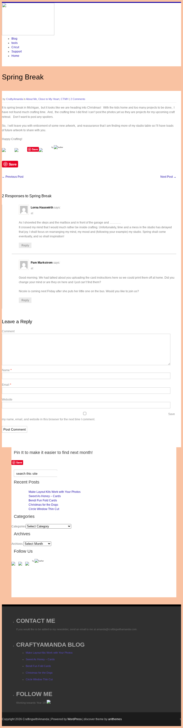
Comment (8, 331)
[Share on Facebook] (7, 154)
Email (6, 384)
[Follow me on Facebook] (14, 564)
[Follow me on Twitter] (21, 564)
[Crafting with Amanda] (28, 34)
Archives (17, 544)
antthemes (115, 719)
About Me (31, 99)
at (32, 213)
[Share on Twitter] (20, 154)
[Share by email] (44, 154)
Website (7, 399)
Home (15, 55)
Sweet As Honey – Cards (45, 496)
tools (14, 43)
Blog (14, 38)
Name (7, 370)
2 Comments (78, 99)
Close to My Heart (48, 99)
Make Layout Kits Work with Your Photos (55, 492)
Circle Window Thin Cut (44, 509)
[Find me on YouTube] (28, 564)
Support (16, 51)
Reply (25, 245)
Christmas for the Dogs (43, 504)
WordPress (74, 719)
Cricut (15, 47)
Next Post (168, 176)
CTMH (64, 99)
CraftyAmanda (14, 99)
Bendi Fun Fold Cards (43, 500)
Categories (18, 526)
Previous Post (12, 176)
